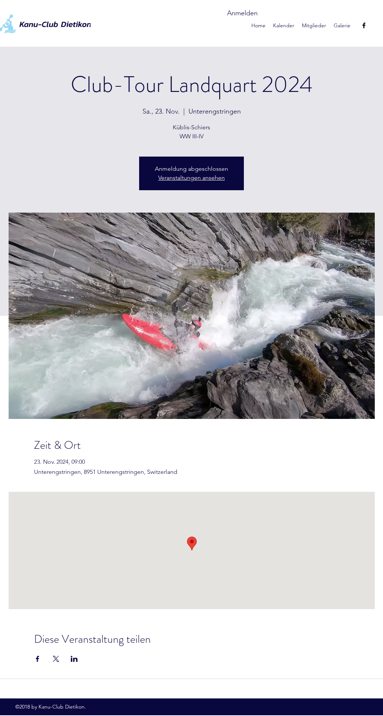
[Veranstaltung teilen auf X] (55, 659)
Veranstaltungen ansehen (191, 177)
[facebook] (364, 25)
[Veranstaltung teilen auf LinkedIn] (74, 659)
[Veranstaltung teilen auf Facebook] (37, 659)
